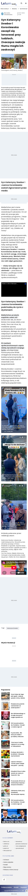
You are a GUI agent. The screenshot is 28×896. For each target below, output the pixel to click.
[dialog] (14, 890)
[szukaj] (21, 3)
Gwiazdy (14, 8)
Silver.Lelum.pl (5, 8)
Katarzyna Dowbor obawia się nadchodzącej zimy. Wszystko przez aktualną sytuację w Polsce (13, 542)
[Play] (3, 295)
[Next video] (8, 295)
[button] (27, 891)
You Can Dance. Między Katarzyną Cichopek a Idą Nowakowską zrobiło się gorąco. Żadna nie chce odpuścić (13, 555)
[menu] (26, 3)
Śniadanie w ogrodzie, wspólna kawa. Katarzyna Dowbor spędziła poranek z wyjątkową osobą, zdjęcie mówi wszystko (14, 548)
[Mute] (12, 295)
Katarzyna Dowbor (12, 628)
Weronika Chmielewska (8, 13)
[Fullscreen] (24, 295)
